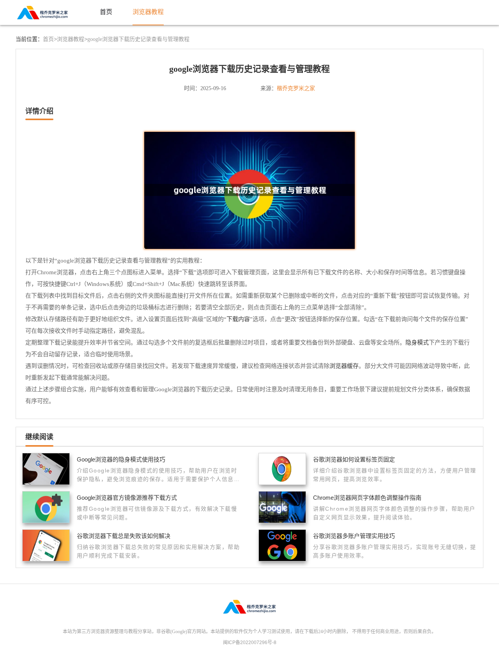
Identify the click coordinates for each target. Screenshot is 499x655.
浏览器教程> (72, 39)
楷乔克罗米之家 (296, 88)
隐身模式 (417, 342)
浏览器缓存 (344, 365)
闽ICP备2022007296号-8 (249, 642)
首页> (50, 39)
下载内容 (238, 319)
